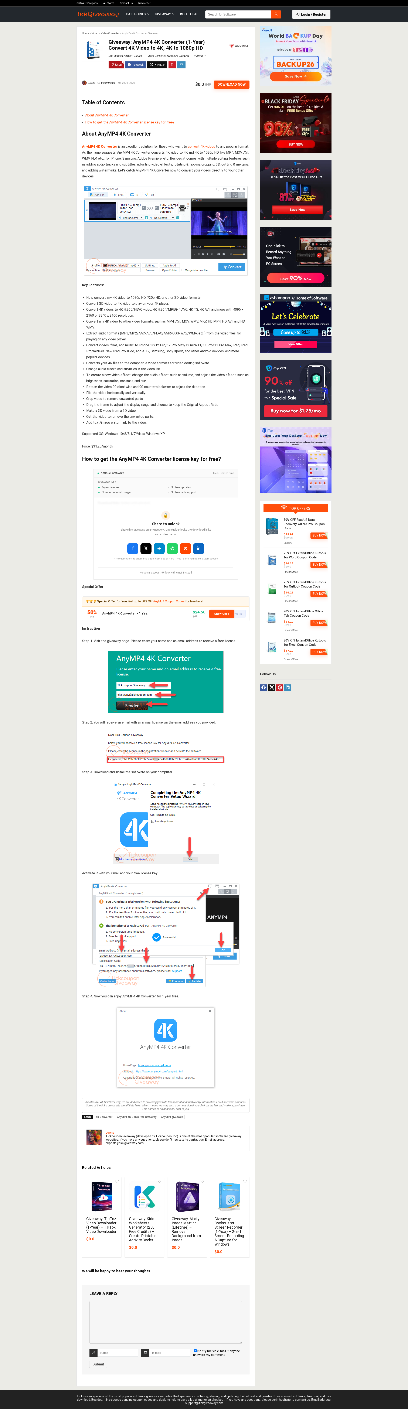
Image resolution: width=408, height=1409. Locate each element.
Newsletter (144, 3)
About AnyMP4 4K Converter (107, 115)
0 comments (108, 82)
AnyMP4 (201, 55)
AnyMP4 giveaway (172, 1117)
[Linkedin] (287, 687)
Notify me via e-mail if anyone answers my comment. (216, 1353)
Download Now (232, 84)
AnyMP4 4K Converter (99, 146)
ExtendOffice (291, 572)
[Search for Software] (276, 14)
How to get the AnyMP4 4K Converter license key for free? (129, 122)
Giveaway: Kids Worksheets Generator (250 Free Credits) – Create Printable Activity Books (142, 1229)
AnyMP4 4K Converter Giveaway (136, 1117)
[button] (227, 614)
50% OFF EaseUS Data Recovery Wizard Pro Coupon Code (304, 524)
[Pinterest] (279, 687)
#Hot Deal (189, 14)
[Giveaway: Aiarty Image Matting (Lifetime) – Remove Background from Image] (187, 1196)
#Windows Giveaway (177, 55)
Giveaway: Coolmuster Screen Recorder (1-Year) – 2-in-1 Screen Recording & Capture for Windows (229, 1231)
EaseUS (288, 542)
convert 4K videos (201, 146)
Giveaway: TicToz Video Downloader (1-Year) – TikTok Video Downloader (101, 1225)
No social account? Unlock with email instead (166, 572)
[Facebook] (263, 687)
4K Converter (104, 1117)
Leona (91, 82)
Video (95, 33)
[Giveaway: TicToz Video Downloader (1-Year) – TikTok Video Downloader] (101, 1196)
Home (85, 33)
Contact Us (126, 3)
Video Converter (110, 33)
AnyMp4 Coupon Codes (169, 601)
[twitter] (271, 687)
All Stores (108, 3)
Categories (136, 14)
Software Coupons (87, 3)
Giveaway (163, 14)
